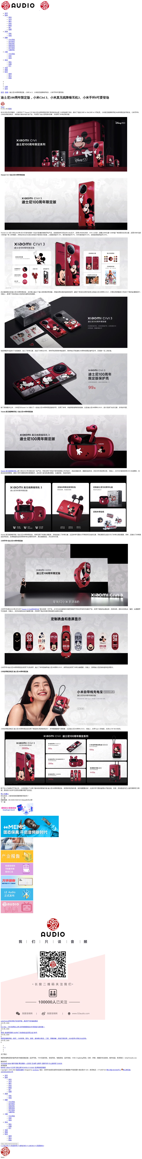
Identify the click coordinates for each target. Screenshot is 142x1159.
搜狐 (16, 1063)
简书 (46, 1063)
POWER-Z (25, 1067)
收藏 (6, 794)
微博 (10, 74)
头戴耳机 (12, 50)
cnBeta (8, 1067)
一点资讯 (28, 1063)
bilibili (9, 1063)
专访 (10, 19)
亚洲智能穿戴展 (40, 1067)
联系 (6, 72)
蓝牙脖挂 (12, 42)
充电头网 (18, 1067)
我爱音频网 (20, 1070)
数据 (10, 25)
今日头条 (4, 1063)
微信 (10, 76)
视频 (6, 70)
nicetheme (36, 1070)
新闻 (6, 15)
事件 (10, 21)
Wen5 (2, 107)
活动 (6, 60)
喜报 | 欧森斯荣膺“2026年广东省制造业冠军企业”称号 (19, 1032)
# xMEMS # (31, 1146)
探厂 (10, 27)
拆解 (6, 37)
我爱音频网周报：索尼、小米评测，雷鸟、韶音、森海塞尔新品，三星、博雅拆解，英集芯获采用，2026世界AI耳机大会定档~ (44, 1038)
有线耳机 (12, 44)
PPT (10, 66)
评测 (6, 31)
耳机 (10, 33)
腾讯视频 (22, 1063)
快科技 (3, 1067)
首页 (6, 13)
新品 (10, 17)
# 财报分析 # (23, 1146)
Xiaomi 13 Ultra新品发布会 (30, 609)
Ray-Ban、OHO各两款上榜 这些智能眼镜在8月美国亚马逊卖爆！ (23, 1027)
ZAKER (59, 1063)
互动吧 (34, 1063)
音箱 (10, 35)
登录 (6, 89)
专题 (6, 68)
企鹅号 (39, 1063)
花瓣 (43, 1063)
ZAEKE (31, 1067)
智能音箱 (12, 46)
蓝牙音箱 (12, 48)
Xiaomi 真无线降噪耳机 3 (9, 471)
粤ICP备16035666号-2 (113, 1070)
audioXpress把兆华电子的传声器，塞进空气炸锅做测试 (19, 1021)
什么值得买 (52, 1063)
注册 (6, 87)
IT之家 (12, 1067)
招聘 (10, 29)
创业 (10, 23)
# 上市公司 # (5, 1146)
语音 (10, 56)
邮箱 (10, 78)
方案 (6, 52)
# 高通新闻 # (39, 1146)
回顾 (10, 64)
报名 (10, 62)
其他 (10, 58)
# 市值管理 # (14, 1146)
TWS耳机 (12, 39)
